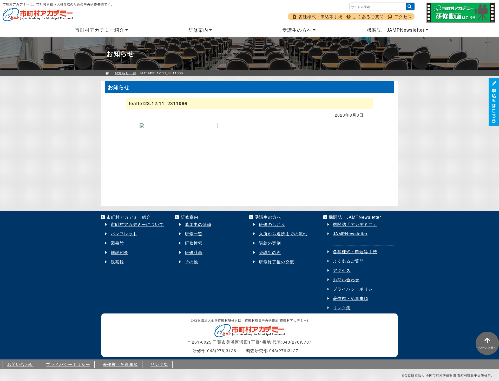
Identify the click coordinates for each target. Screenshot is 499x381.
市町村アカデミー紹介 (99, 29)
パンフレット (124, 234)
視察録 (117, 262)
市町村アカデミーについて (137, 224)
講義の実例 (270, 243)
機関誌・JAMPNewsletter (396, 29)
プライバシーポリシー (355, 289)
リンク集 (342, 308)
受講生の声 (270, 252)
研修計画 (193, 252)
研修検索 (193, 243)
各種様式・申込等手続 (320, 16)
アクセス (403, 16)
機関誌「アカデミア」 (355, 224)
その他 (191, 262)
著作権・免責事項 (350, 298)
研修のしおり (272, 224)
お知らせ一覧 (125, 72)
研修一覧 (193, 234)
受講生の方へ (297, 29)
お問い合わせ (346, 280)
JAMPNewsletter (350, 234)
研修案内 (198, 29)
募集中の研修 (198, 224)
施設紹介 (119, 252)
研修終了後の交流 (276, 262)
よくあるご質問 (368, 16)
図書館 (117, 243)
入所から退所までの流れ (283, 234)
